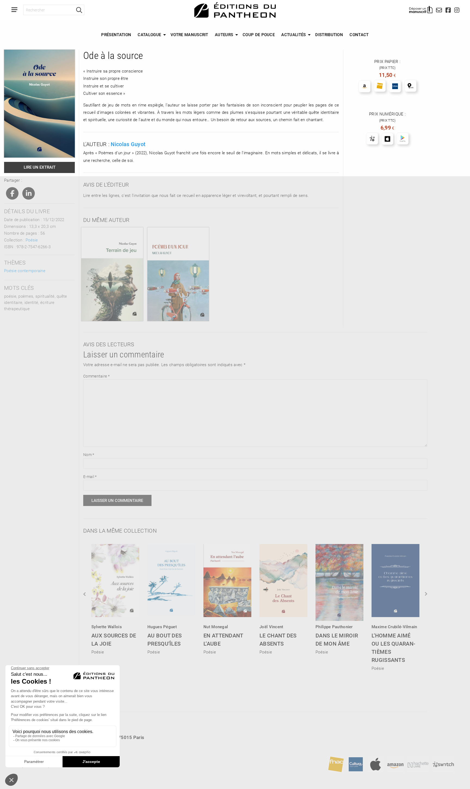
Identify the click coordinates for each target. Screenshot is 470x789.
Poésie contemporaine (24, 270)
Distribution (329, 34)
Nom (88, 454)
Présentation (116, 34)
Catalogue (149, 34)
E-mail (90, 476)
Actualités (293, 34)
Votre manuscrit (189, 34)
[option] (115, 597)
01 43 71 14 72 (35, 747)
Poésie (32, 240)
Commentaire (96, 376)
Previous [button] (85, 594)
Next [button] (425, 594)
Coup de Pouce (259, 34)
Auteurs (224, 34)
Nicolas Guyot (128, 143)
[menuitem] (116, 34)
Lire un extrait (39, 167)
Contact (359, 34)
